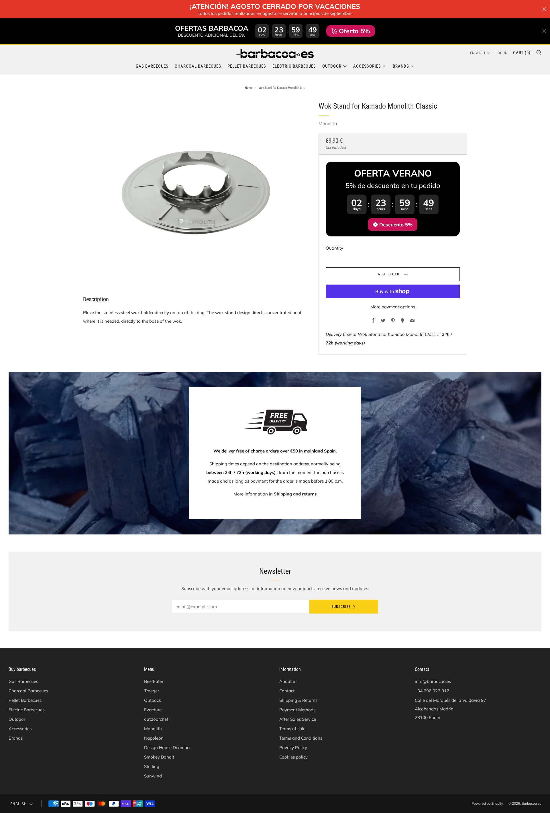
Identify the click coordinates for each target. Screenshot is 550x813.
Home (248, 88)
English (477, 53)
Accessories (367, 66)
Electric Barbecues (294, 66)
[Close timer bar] (544, 9)
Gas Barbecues (152, 66)
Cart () (522, 52)
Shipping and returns (295, 494)
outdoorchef (156, 719)
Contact (286, 691)
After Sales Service (297, 719)
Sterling (151, 766)
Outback (152, 700)
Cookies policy (293, 757)
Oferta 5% (354, 31)
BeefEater (153, 681)
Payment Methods (297, 709)
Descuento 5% (395, 225)
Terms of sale (292, 728)
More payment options (392, 306)
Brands (401, 66)
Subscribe (341, 606)
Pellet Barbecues (246, 66)
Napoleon (154, 738)
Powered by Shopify (487, 803)
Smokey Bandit (159, 757)
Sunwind (153, 776)
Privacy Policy (293, 747)
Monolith (328, 123)
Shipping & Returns (298, 700)
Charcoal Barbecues (198, 66)
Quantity (334, 248)
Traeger (151, 691)
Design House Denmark (167, 747)
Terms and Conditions (300, 738)
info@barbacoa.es (433, 681)
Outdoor (331, 66)
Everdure (153, 709)
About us (288, 681)
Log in (502, 53)
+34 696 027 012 (432, 691)
